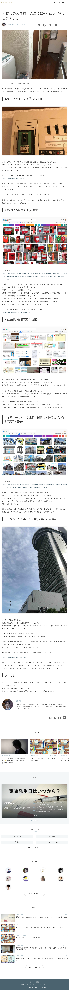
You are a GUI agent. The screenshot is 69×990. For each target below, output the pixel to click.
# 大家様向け (17, 842)
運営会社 (39, 984)
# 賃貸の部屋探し (17, 837)
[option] (14, 752)
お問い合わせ (45, 984)
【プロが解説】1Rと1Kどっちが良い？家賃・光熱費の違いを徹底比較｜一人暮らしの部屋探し (50, 810)
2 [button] (33, 820)
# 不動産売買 (51, 837)
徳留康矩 (9, 24)
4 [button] (37, 820)
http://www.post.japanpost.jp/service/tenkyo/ (16, 312)
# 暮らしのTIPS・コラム (51, 842)
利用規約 (23, 984)
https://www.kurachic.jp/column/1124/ (14, 657)
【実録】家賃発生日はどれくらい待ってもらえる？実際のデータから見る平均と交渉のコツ (50, 803)
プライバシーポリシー (31, 984)
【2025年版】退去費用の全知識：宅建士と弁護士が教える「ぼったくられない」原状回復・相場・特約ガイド (50, 807)
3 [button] (35, 820)
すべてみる (34, 815)
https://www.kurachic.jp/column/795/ (13, 178)
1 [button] (31, 820)
